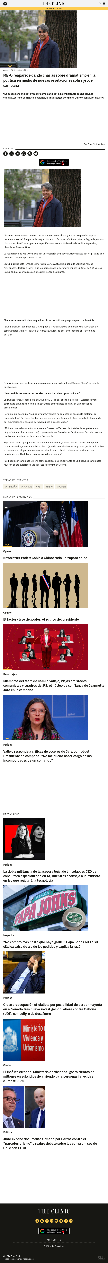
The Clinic (16, 1256)
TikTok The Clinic (66, 1221)
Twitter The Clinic (37, 1221)
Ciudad (7, 1065)
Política (7, 744)
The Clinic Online (96, 144)
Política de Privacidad (54, 1246)
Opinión (7, 551)
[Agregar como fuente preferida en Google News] (54, 1231)
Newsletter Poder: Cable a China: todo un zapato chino (45, 558)
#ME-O (49, 486)
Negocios (8, 935)
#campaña (11, 486)
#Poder (61, 486)
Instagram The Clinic (47, 1221)
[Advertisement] (54, 296)
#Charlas (26, 486)
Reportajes (10, 674)
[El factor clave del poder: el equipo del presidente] (54, 585)
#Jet (39, 486)
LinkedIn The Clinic (61, 1221)
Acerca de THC (54, 1239)
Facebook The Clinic (42, 1221)
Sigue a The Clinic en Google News (54, 162)
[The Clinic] (7, 3)
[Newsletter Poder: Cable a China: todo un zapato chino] (54, 524)
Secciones (104, 3)
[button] (5, 153)
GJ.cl (101, 1258)
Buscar (100, 3)
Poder (6, 70)
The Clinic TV (56, 1221)
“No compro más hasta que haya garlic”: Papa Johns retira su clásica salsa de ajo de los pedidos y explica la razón (50, 944)
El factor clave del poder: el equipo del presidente (41, 619)
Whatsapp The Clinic (51, 1221)
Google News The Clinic (71, 1221)
